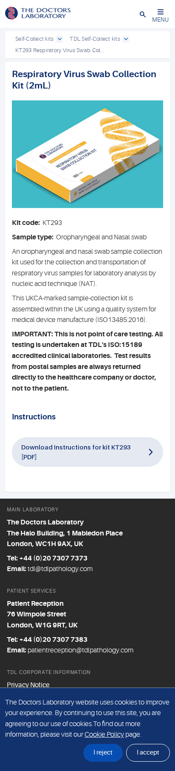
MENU (160, 19)
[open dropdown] (59, 39)
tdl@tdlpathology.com (60, 569)
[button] (142, 14)
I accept (148, 752)
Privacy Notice (28, 685)
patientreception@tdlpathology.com (80, 650)
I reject (103, 752)
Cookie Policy (104, 734)
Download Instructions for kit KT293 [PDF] (76, 451)
